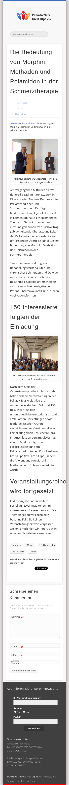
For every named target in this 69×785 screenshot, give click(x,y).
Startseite (15, 123)
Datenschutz (13, 780)
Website (15, 663)
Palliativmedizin (48, 545)
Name (17, 646)
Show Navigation (54, 34)
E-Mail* (17, 717)
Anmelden (34, 728)
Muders (30, 545)
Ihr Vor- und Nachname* (26, 698)
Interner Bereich (29, 780)
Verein (33, 551)
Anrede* (17, 708)
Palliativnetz (18, 551)
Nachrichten (20, 113)
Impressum (48, 776)
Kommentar (17, 617)
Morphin (17, 545)
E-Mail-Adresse (17, 657)
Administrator (21, 102)
